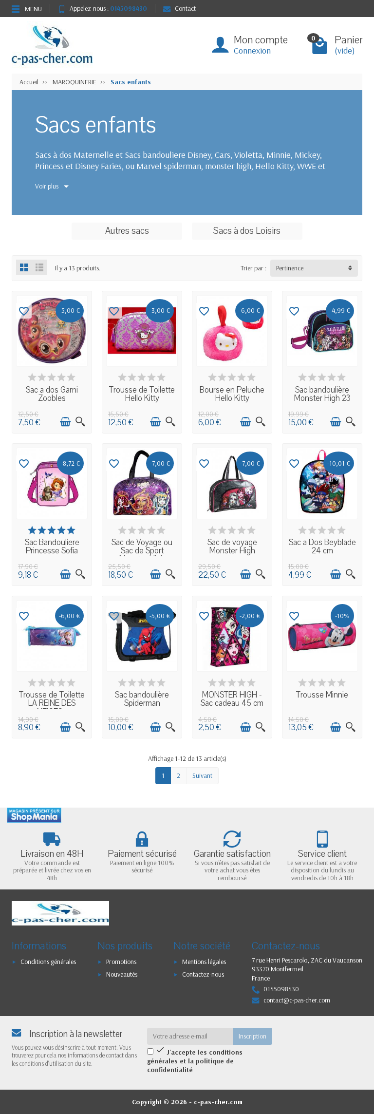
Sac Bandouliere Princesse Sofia (52, 546)
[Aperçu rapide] (80, 421)
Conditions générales (48, 961)
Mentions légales (204, 961)
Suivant (202, 775)
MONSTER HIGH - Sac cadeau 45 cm (232, 699)
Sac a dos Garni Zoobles (52, 394)
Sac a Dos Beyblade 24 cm (322, 546)
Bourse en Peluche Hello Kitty (232, 394)
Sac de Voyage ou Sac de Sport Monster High (142, 551)
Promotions (121, 961)
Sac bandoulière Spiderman (142, 699)
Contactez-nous (203, 974)
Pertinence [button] (289, 268)
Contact (185, 8)
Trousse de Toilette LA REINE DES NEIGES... (52, 703)
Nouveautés (121, 974)
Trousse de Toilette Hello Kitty (142, 394)
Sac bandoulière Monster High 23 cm (322, 399)
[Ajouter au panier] (65, 421)
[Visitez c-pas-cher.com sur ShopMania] (34, 815)
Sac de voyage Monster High (232, 546)
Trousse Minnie (322, 695)
